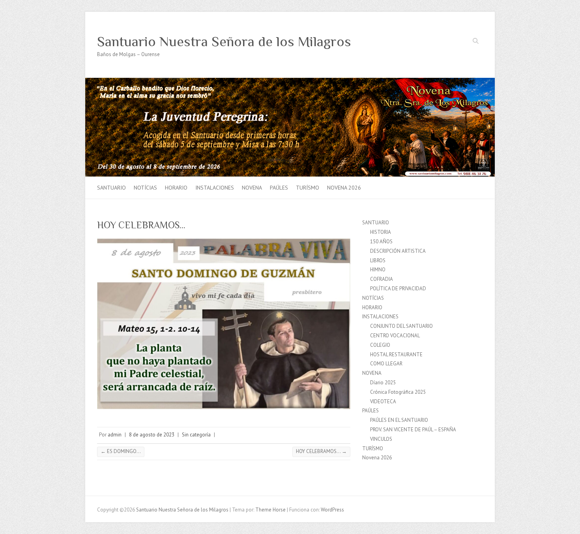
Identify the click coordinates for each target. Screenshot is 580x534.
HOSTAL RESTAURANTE (396, 354)
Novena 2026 (344, 187)
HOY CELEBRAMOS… (321, 451)
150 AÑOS (381, 241)
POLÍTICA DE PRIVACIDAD (398, 288)
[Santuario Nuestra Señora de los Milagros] (290, 81)
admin (115, 434)
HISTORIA (380, 232)
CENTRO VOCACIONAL (395, 335)
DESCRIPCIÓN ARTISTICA (398, 251)
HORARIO (176, 187)
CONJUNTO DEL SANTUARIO (401, 326)
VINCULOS (381, 439)
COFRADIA (381, 279)
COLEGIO (380, 345)
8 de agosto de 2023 (151, 434)
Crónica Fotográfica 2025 (398, 392)
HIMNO (377, 269)
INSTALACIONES (214, 187)
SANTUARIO (111, 187)
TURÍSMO (307, 187)
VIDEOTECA (383, 401)
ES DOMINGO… (121, 451)
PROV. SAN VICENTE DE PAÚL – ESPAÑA (413, 429)
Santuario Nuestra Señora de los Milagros (224, 41)
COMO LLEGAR (386, 363)
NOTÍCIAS (145, 187)
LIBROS (377, 260)
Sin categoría (196, 434)
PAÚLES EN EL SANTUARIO (399, 420)
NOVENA (252, 187)
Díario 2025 (383, 382)
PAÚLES (279, 187)
